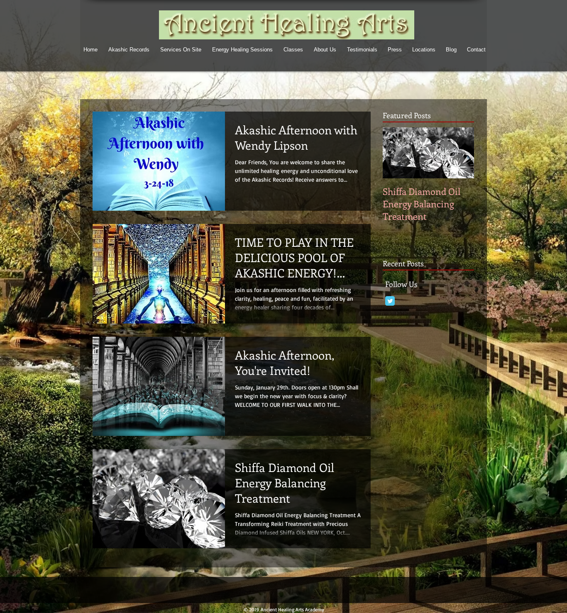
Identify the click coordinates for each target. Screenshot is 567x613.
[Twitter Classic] (390, 301)
